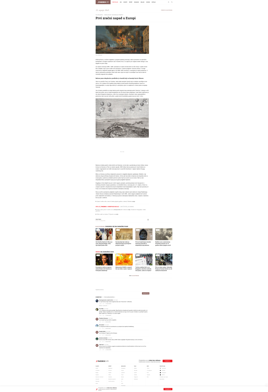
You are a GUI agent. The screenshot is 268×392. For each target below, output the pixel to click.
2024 (118, 255)
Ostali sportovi (111, 381)
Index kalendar (166, 10)
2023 (138, 255)
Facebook (164, 368)
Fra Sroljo (101, 308)
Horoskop (123, 385)
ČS (97, 319)
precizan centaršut (103, 338)
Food (122, 374)
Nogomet (110, 368)
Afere (97, 383)
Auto (122, 379)
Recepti (135, 370)
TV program (149, 370)
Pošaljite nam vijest (164, 376)
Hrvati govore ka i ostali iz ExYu (106, 300)
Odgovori (136, 376)
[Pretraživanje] (171, 2)
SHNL (109, 374)
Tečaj (148, 368)
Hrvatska (97, 370)
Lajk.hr (135, 372)
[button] (97, 233)
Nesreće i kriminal (99, 376)
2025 (98, 255)
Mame (122, 376)
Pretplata (115, 2)
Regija (97, 372)
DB (97, 332)
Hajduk (109, 372)
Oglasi (142, 2)
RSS (148, 376)
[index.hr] (103, 2)
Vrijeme (148, 374)
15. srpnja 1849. (102, 10)
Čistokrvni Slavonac (103, 318)
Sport (130, 2)
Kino (148, 372)
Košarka (110, 376)
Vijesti (125, 2)
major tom (101, 344)
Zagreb (97, 374)
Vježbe (135, 374)
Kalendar (100, 226)
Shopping (123, 368)
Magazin (123, 366)
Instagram (164, 372)
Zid (121, 2)
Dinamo (110, 370)
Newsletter (162, 379)
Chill (122, 383)
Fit (121, 381)
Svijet (97, 368)
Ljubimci (123, 372)
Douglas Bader (102, 331)
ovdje (128, 209)
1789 (118, 230)
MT (97, 345)
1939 (158, 230)
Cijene (148, 2)
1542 (138, 230)
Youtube (163, 370)
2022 (158, 255)
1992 (98, 230)
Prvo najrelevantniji (109, 297)
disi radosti (101, 324)
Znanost (97, 379)
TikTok (163, 374)
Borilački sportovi (112, 379)
